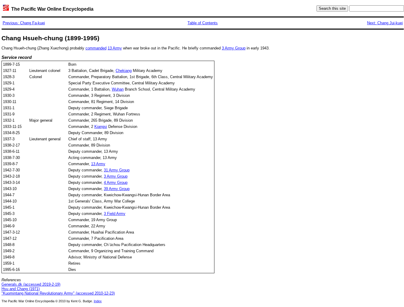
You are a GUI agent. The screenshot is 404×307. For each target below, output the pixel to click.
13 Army (115, 48)
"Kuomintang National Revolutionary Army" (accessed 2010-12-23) (58, 293)
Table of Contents (203, 23)
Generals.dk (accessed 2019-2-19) (30, 284)
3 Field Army (114, 213)
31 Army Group (117, 170)
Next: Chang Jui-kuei (385, 23)
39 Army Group (117, 189)
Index (98, 301)
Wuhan (118, 89)
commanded (95, 48)
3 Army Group (233, 48)
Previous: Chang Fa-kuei (24, 23)
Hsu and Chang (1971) (20, 289)
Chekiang (124, 70)
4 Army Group (115, 182)
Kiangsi (100, 126)
